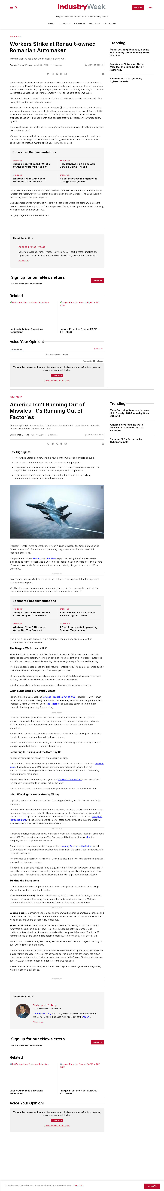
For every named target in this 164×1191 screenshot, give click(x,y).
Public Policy (16, 36)
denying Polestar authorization (76, 846)
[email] (65, 74)
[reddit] (61, 74)
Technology (64, 24)
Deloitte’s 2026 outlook (70, 779)
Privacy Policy (78, 1185)
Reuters (37, 558)
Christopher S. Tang (19, 435)
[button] (11, 7)
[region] (57, 355)
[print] (103, 74)
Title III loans (52, 703)
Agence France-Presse (21, 65)
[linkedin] (52, 74)
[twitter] (57, 74)
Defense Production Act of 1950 (59, 697)
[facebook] (48, 74)
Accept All (152, 1186)
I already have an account (57, 380)
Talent (51, 24)
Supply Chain (109, 24)
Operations (79, 24)
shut (88, 837)
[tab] (17, 349)
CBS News (51, 558)
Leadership (94, 24)
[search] (16, 7)
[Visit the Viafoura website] (98, 361)
